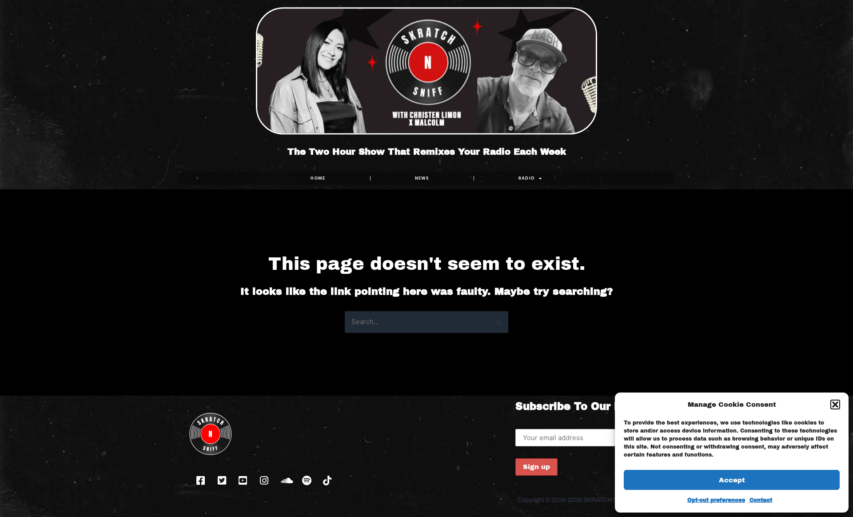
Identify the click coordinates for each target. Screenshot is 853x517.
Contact (760, 500)
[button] (835, 404)
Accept (732, 480)
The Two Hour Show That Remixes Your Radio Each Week (426, 151)
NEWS (422, 178)
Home (318, 178)
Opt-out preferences (716, 500)
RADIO (526, 178)
